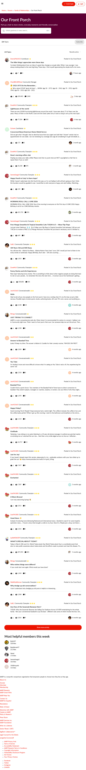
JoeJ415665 (14, 291)
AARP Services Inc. (6, 720)
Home (4, 10)
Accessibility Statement (11, 746)
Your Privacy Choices (11, 757)
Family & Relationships (21, 10)
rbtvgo (12, 314)
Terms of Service (9, 744)
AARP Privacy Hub (10, 741)
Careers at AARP (5, 712)
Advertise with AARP (6, 710)
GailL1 (12, 244)
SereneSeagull (14, 175)
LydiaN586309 (15, 538)
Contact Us (3, 698)
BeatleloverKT (14, 647)
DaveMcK (13, 105)
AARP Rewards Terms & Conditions (15, 748)
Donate (2, 683)
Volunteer (3, 685)
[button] (2, 4)
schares (12, 128)
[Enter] (3, 31)
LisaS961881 (14, 428)
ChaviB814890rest (16, 82)
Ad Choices (7, 755)
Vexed (12, 653)
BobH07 (13, 641)
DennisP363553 (15, 59)
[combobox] (26, 31)
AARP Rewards (5, 690)
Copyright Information (11, 750)
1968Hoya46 (14, 665)
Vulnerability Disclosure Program (14, 752)
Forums (10, 10)
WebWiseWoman (16, 582)
